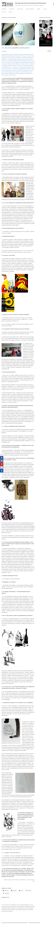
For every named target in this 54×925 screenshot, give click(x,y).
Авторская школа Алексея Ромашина (30, 3)
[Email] (1, 467)
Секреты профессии (24, 904)
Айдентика (4, 9)
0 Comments (4, 51)
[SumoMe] (1, 470)
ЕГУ (16, 908)
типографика (4, 909)
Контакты (4, 11)
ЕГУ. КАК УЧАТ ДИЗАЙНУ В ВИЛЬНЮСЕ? (16, 48)
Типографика (20, 9)
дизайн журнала (20, 906)
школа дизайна (9, 911)
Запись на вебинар (30, 9)
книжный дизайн (21, 908)
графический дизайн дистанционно (9, 906)
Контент (10, 11)
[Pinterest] (1, 464)
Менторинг (11, 9)
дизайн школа (27, 906)
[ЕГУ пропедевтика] (8, 499)
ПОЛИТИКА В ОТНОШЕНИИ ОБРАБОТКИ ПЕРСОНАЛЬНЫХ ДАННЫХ (15, 922)
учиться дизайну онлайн (20, 909)
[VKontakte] (1, 460)
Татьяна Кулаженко (29, 908)
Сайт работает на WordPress (34, 922)
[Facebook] (1, 457)
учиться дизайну (11, 909)
